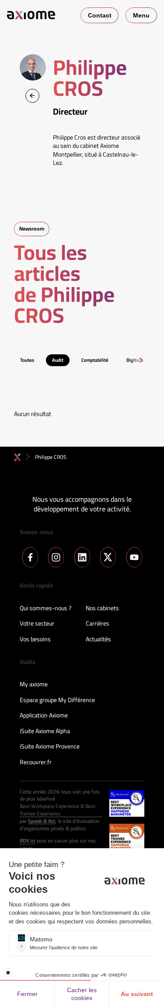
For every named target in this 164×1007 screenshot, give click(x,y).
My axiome (34, 684)
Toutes (27, 360)
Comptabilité (94, 360)
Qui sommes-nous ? (45, 608)
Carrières (97, 623)
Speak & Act (41, 821)
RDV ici (27, 841)
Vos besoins (35, 639)
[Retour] (32, 96)
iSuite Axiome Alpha (45, 731)
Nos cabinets (102, 608)
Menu (141, 15)
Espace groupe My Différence (57, 700)
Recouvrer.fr (36, 762)
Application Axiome (44, 715)
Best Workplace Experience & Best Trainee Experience (57, 810)
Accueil (17, 457)
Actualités (98, 639)
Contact (100, 15)
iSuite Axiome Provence (50, 746)
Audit (57, 360)
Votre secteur (37, 623)
